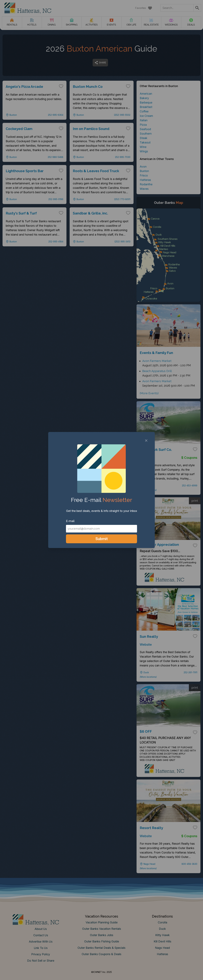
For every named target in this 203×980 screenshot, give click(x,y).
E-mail (70, 521)
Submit (101, 538)
